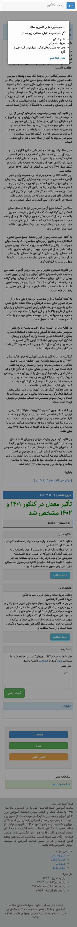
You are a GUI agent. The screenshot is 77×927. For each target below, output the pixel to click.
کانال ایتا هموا (57, 58)
